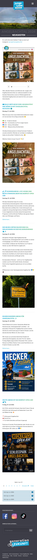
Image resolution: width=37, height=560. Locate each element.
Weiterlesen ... (6, 219)
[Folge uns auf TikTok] (23, 518)
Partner (20, 555)
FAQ (11, 555)
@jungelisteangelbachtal (15, 42)
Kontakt (15, 555)
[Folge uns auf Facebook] (5, 518)
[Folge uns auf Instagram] (14, 518)
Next (28, 86)
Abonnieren (31, 530)
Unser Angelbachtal (24, 554)
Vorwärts (24, 485)
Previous (8, 86)
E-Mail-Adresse (8, 530)
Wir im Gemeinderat (14, 554)
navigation (33, 3)
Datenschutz (5, 557)
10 (25, 86)
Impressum (25, 555)
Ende (32, 485)
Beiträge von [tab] (9, 492)
